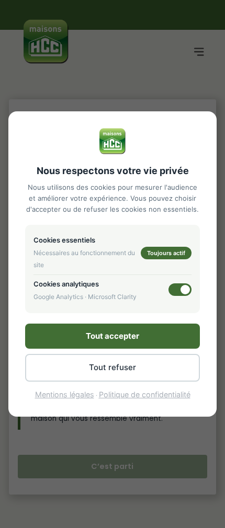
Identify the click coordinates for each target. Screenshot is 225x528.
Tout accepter (112, 336)
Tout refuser (112, 367)
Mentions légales (64, 394)
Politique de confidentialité (144, 394)
